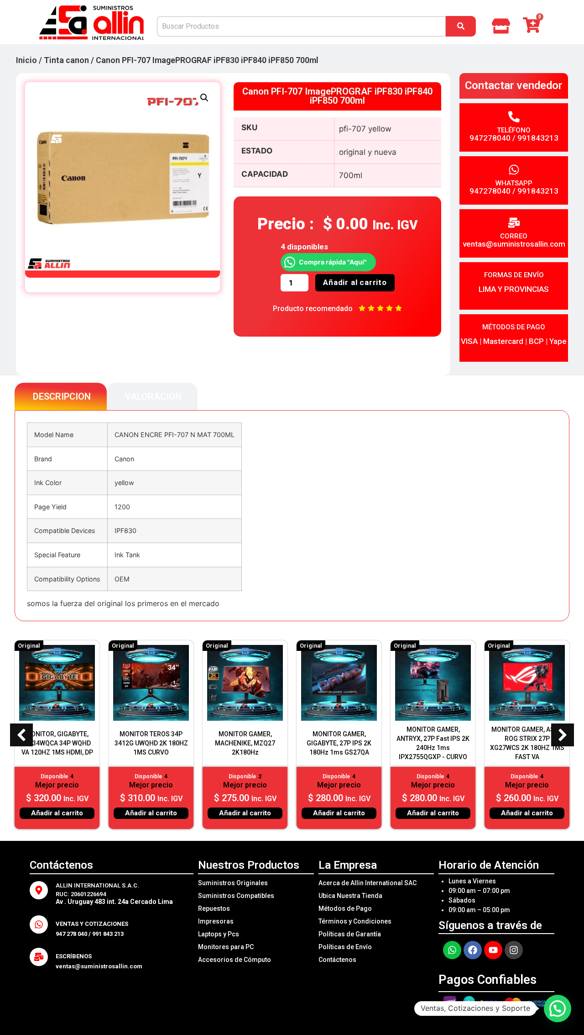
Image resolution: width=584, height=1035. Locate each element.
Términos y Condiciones (354, 921)
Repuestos (214, 908)
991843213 (537, 138)
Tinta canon (66, 60)
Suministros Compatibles (236, 895)
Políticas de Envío (345, 947)
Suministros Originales (233, 883)
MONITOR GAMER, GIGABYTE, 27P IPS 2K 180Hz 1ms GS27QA (339, 743)
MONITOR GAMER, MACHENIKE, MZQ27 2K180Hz (245, 743)
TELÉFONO (514, 130)
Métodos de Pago (345, 908)
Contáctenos (337, 959)
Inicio (26, 60)
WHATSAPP (513, 183)
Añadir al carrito (355, 282)
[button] (204, 98)
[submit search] (461, 26)
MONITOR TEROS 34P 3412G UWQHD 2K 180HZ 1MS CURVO (151, 743)
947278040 (490, 138)
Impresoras (216, 921)
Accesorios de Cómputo (234, 959)
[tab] (61, 396)
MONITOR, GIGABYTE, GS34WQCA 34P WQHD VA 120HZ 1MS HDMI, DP (57, 743)
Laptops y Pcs (218, 934)
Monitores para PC (226, 947)
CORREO (513, 236)
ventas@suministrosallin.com (514, 243)
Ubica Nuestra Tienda (350, 895)
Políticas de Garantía (349, 934)
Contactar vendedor (514, 85)
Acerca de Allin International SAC (367, 883)
